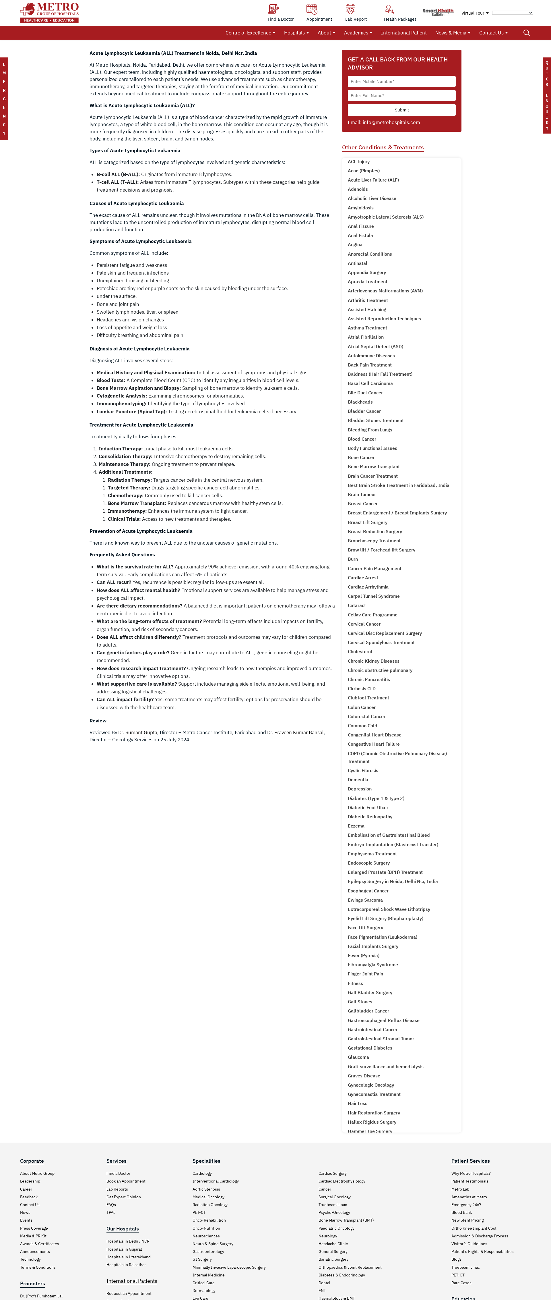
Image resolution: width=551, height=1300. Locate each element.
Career (26, 1189)
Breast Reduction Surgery (375, 531)
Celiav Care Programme (372, 615)
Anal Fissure (361, 226)
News (25, 1212)
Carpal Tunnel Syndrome (374, 596)
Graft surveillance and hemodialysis (386, 1066)
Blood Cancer (362, 439)
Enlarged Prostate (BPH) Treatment (385, 872)
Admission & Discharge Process (479, 1236)
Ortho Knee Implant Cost (473, 1228)
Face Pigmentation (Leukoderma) (382, 937)
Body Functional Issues (372, 448)
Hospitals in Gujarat (124, 1249)
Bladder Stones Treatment (376, 420)
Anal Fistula (360, 235)
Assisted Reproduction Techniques (384, 318)
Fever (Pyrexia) (363, 955)
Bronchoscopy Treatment (374, 540)
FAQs (111, 1204)
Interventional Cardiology (216, 1181)
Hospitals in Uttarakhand (128, 1257)
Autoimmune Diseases (371, 355)
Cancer (325, 1189)
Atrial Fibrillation (366, 337)
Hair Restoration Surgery (374, 1113)
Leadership (30, 1181)
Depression (360, 789)
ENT (322, 1290)
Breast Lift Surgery (367, 522)
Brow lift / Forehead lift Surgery (381, 550)
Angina (355, 244)
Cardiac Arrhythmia (368, 587)
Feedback (29, 1196)
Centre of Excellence (248, 33)
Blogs (456, 1259)
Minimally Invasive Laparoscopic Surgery (229, 1267)
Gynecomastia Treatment (374, 1094)
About (324, 33)
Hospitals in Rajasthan (126, 1264)
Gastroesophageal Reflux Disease (384, 1020)
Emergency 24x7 (466, 1204)
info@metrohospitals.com (391, 122)
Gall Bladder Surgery (370, 992)
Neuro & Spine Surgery (213, 1243)
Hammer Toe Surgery (370, 1131)
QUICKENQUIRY (547, 95)
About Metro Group (37, 1173)
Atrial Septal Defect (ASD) (375, 346)
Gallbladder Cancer (368, 1011)
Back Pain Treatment (370, 365)
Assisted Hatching (367, 309)
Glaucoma (358, 1057)
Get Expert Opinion (123, 1196)
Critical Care (204, 1282)
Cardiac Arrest (363, 577)
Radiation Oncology (210, 1204)
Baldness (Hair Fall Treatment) (380, 374)
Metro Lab (460, 1189)
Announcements (35, 1251)
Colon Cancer (362, 707)
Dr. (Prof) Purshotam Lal (41, 1296)
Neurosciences (206, 1236)
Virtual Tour (472, 13)
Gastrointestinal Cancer (372, 1029)
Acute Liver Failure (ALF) (373, 180)
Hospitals (294, 33)
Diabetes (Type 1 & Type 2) (376, 798)
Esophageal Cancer (368, 891)
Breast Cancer (363, 503)
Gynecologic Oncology (371, 1085)
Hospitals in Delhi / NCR (128, 1241)
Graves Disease (364, 1076)
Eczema (356, 826)
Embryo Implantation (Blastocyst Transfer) (393, 844)
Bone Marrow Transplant (374, 466)
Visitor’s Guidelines (469, 1243)
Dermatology (204, 1290)
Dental (324, 1282)
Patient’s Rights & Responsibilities (482, 1251)
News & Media (450, 33)
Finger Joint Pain (365, 974)
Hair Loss (357, 1103)
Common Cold (362, 725)
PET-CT (199, 1212)
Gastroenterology (208, 1251)
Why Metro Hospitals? (471, 1173)
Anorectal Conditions (370, 254)
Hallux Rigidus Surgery (372, 1122)
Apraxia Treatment (367, 281)
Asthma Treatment (367, 328)
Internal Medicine (209, 1275)
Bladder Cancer (364, 411)
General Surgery (333, 1251)
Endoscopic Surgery (369, 863)
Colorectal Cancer (366, 716)
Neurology (328, 1236)
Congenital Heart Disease (374, 735)
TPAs (110, 1212)
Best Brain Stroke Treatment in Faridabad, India (398, 485)
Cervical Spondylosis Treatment (381, 642)
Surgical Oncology (335, 1196)
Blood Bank (461, 1212)
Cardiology (202, 1173)
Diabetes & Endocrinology (342, 1275)
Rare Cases (461, 1282)
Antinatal (357, 263)
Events (26, 1220)
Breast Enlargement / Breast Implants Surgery (397, 513)
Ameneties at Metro (469, 1196)
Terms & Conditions (38, 1267)
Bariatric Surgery (333, 1259)
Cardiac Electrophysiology (342, 1181)
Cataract (357, 605)
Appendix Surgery (367, 272)
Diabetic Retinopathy (370, 816)
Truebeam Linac (333, 1204)
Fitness (355, 983)
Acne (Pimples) (364, 170)
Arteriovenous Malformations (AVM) (385, 291)
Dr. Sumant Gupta (137, 732)
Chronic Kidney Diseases (373, 661)
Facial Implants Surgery (373, 946)
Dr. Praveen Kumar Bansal (295, 732)
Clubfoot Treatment (368, 698)
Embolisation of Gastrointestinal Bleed (389, 835)
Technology (30, 1259)
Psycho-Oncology (334, 1212)
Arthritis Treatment (368, 300)
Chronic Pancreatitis (369, 679)
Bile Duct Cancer (365, 393)
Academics (356, 33)
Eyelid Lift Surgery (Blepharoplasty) (385, 918)
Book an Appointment (125, 1181)
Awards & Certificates (39, 1243)
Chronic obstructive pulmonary (380, 670)
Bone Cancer (361, 457)
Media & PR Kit (33, 1236)
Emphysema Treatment (372, 854)
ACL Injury (359, 161)
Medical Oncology (208, 1196)
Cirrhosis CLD (362, 688)
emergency (4, 99)
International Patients (131, 1281)
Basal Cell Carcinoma (370, 383)
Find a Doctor (118, 1173)
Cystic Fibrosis (363, 770)
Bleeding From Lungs (370, 430)
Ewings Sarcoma (365, 900)
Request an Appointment (129, 1293)
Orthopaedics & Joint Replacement (350, 1267)
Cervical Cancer (364, 624)
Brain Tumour (362, 494)
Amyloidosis (361, 208)
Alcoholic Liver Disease (372, 198)
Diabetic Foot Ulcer (368, 807)
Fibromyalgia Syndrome (373, 964)
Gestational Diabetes (370, 1048)
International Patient (404, 33)
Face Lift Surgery (365, 927)
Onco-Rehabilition (209, 1220)
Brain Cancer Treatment (373, 476)
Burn (353, 559)
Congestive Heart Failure (374, 744)
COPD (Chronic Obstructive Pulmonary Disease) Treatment (397, 757)
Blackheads (360, 402)
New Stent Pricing (467, 1220)
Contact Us (491, 33)
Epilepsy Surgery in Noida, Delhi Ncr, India (393, 881)
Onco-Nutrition (206, 1228)
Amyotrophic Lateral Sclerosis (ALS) (386, 217)
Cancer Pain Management (374, 568)
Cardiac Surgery (333, 1173)
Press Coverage (34, 1228)
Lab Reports (117, 1189)
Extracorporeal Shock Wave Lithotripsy (389, 909)
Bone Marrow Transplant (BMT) (346, 1220)
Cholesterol (360, 651)
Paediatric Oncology (336, 1228)
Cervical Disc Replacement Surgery (385, 633)
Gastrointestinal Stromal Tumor (381, 1038)
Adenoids (358, 189)
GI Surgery (202, 1259)
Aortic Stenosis (206, 1189)
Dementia (358, 779)
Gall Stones (360, 1001)
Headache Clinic (333, 1243)
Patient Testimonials (469, 1181)
